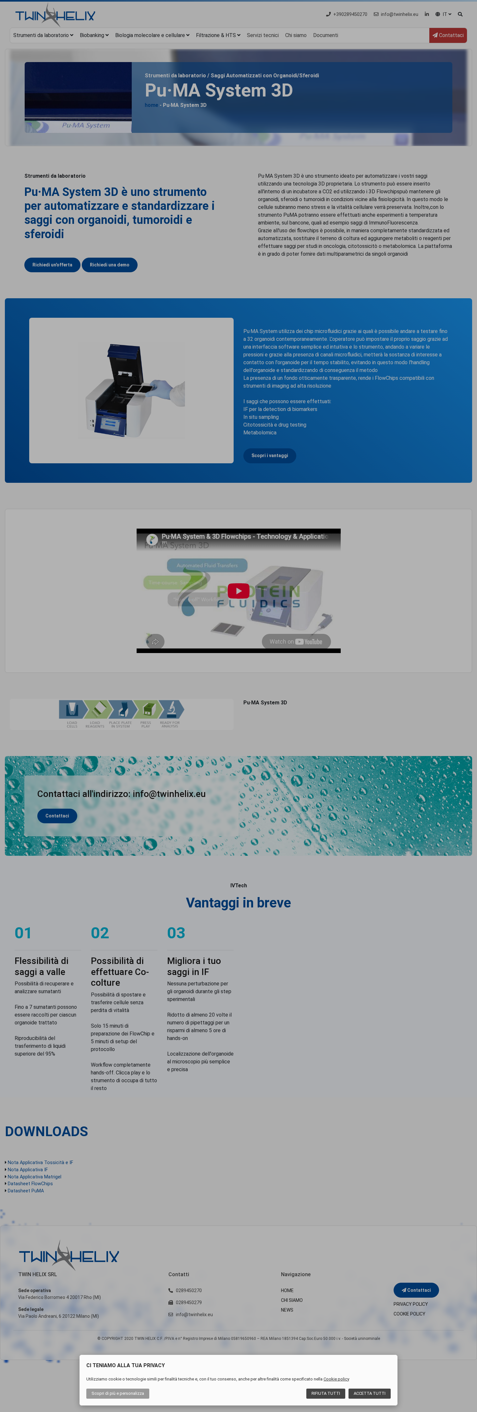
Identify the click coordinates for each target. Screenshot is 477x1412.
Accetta (369, 1393)
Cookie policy (336, 1379)
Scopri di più (118, 1393)
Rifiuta (326, 1393)
